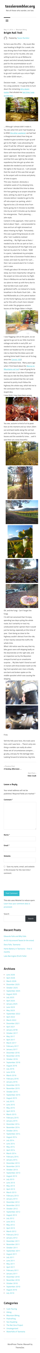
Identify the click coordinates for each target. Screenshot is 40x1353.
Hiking (8, 1312)
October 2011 (12, 1247)
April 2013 (10, 1189)
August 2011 (11, 1254)
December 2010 (13, 1276)
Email (7, 845)
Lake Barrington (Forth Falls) (15, 956)
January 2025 (11, 1003)
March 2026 (11, 981)
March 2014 (11, 1153)
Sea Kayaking (11, 1321)
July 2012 (10, 1218)
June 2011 (10, 1260)
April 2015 (10, 1111)
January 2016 (11, 1081)
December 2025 (13, 984)
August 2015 (11, 1098)
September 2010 (13, 1286)
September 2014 (13, 1133)
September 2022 (13, 1013)
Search (6, 913)
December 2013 (13, 1163)
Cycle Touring (11, 1308)
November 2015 (13, 1088)
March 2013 (11, 1192)
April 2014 (10, 1150)
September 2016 (13, 1062)
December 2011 (13, 1241)
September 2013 (13, 1172)
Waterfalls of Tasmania (15, 1331)
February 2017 (12, 1046)
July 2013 (10, 1179)
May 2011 (10, 1263)
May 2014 (10, 1146)
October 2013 (12, 1169)
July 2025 (10, 997)
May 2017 (10, 1036)
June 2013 (10, 1182)
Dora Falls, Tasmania (12, 944)
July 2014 (10, 1140)
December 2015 (13, 1085)
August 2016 (11, 1065)
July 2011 (10, 1257)
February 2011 (12, 1270)
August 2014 (11, 1137)
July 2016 (10, 1068)
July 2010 (10, 1293)
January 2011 (11, 1273)
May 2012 (10, 1224)
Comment (8, 799)
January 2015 (11, 1120)
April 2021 (10, 1026)
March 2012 (11, 1231)
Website (7, 856)
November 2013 (13, 1166)
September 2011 (13, 1250)
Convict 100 (16, 359)
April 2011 (10, 1267)
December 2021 (13, 1023)
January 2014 (11, 1159)
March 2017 (11, 1042)
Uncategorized (12, 1328)
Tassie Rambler (23, 38)
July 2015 (10, 1101)
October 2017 (12, 1033)
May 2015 (10, 1107)
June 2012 (10, 1221)
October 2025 (12, 987)
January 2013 (11, 1198)
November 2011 (13, 1244)
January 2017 (11, 1049)
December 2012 (13, 1202)
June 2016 (10, 1072)
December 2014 (13, 1124)
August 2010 (11, 1289)
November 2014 (13, 1127)
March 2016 (11, 1075)
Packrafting (11, 1318)
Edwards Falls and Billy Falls (15, 936)
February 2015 (12, 1117)
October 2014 (12, 1130)
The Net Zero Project (14, 1325)
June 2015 (10, 1104)
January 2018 (11, 1029)
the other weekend (17, 133)
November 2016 (13, 1055)
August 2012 (11, 1215)
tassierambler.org (20, 6)
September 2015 (13, 1094)
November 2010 (13, 1280)
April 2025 (10, 1000)
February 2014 (12, 1156)
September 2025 (13, 990)
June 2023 (10, 1007)
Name (7, 834)
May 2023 (10, 1010)
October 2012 (12, 1208)
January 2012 (11, 1237)
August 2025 (11, 994)
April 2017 (10, 1039)
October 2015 (12, 1091)
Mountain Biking (21, 29)
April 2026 (10, 977)
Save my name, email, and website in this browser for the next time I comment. (19, 870)
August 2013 (11, 1176)
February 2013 (12, 1195)
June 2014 (10, 1143)
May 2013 (10, 1185)
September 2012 (13, 1211)
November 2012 (13, 1205)
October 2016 (12, 1059)
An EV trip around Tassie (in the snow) (19, 940)
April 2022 (10, 1016)
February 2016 (12, 1078)
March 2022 (11, 1020)
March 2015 (11, 1114)
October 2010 (12, 1283)
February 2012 (12, 1234)
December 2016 (13, 1052)
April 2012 (10, 1228)
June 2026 (10, 974)
